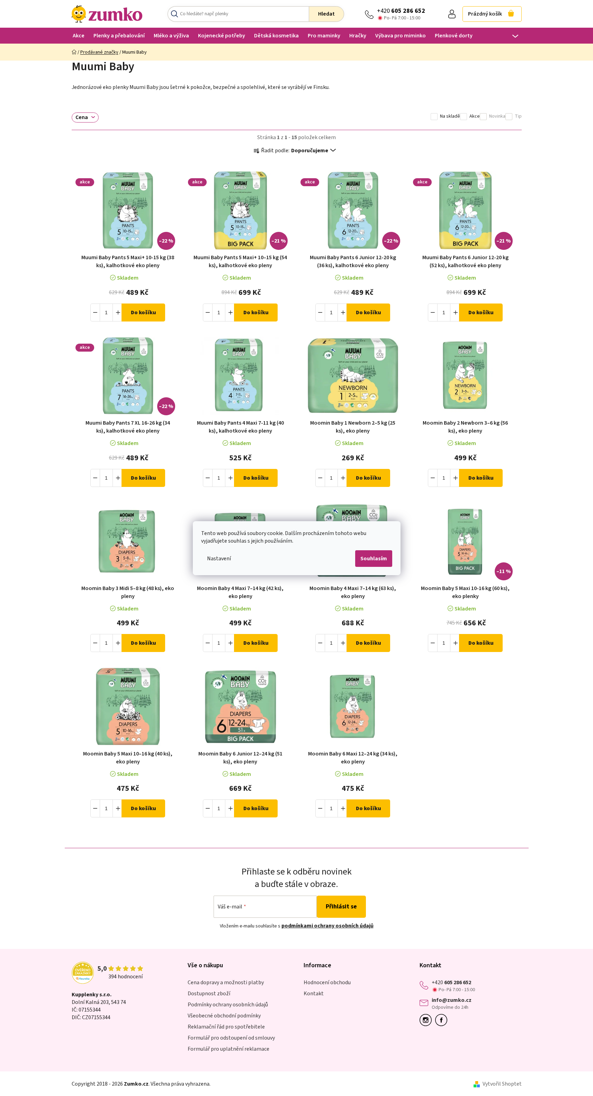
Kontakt (314, 993)
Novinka (497, 116)
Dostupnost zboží (209, 993)
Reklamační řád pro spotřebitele (226, 1027)
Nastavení (219, 558)
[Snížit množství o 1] (95, 312)
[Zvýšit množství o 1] (118, 312)
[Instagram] (427, 1020)
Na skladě (450, 116)
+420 (401, 11)
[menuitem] (78, 35)
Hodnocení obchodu (327, 982)
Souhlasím (373, 558)
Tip (518, 116)
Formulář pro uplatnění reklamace (228, 1049)
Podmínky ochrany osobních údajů (228, 1004)
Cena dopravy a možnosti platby (226, 982)
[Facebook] (443, 1020)
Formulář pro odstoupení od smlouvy (231, 1038)
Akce (474, 116)
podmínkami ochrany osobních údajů (327, 926)
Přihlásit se (341, 906)
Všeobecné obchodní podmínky (224, 1016)
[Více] (511, 36)
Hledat (326, 14)
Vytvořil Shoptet (502, 1084)
